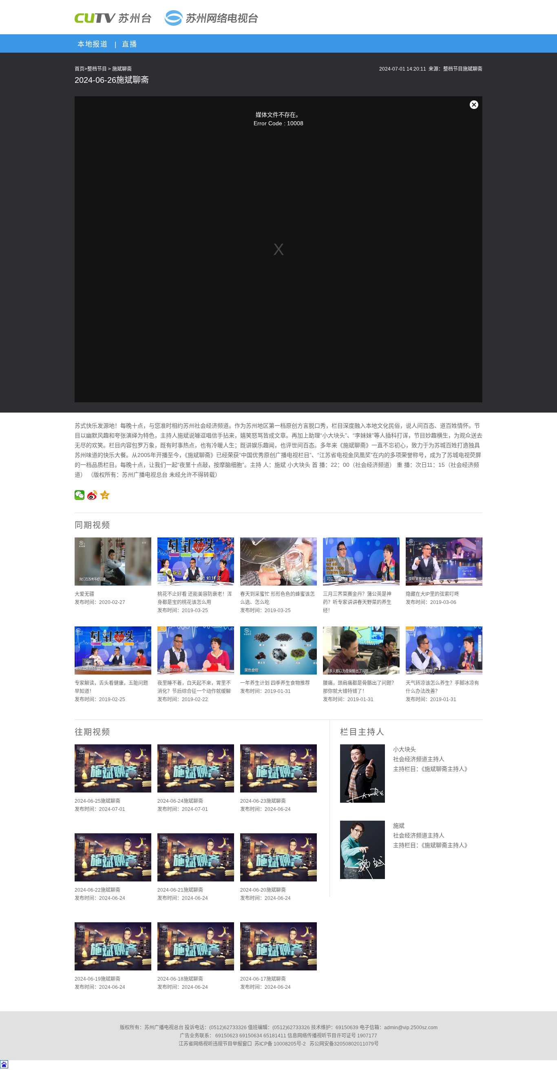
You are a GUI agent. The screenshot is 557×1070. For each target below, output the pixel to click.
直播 (128, 44)
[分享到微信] (80, 495)
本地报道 (91, 44)
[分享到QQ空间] (105, 495)
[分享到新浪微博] (92, 495)
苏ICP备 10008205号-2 (280, 1044)
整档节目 (97, 69)
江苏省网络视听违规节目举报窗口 (215, 1044)
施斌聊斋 (122, 69)
